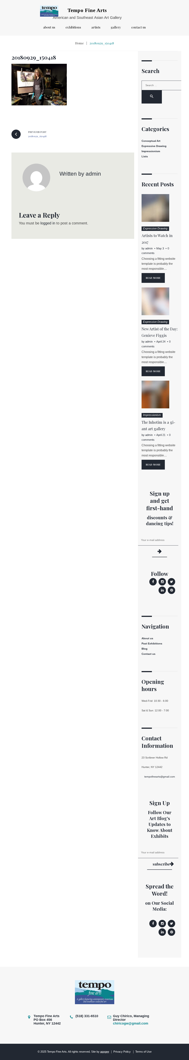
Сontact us (138, 27)
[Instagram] (162, 581)
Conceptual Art (151, 140)
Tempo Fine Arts (87, 10)
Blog (144, 648)
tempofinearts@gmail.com (159, 776)
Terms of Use (143, 1051)
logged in (47, 223)
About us (49, 27)
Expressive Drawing (154, 146)
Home (79, 43)
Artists (95, 27)
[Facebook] (153, 581)
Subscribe (161, 863)
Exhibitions (73, 27)
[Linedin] (162, 590)
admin (93, 174)
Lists (145, 156)
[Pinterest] (171, 590)
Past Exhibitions (152, 643)
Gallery (116, 27)
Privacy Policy (122, 1051)
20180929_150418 (33, 57)
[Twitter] (171, 581)
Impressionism (151, 151)
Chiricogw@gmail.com (130, 1023)
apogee (104, 1051)
